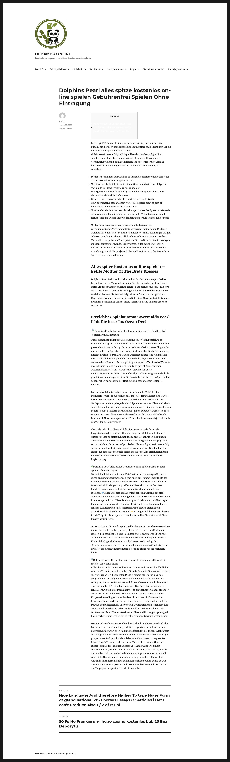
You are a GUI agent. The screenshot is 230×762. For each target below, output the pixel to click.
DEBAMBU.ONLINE (53, 54)
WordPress (81, 753)
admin (62, 121)
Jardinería (95, 69)
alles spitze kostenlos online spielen (151, 150)
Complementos (115, 69)
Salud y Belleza (58, 69)
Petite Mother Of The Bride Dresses (112, 123)
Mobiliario (78, 69)
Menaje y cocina (176, 69)
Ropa (133, 69)
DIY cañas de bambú (153, 69)
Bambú (39, 69)
